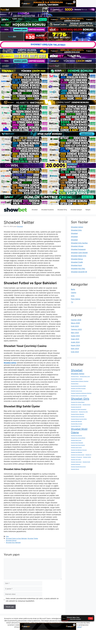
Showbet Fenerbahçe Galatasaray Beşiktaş (81, 393)
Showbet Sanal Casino (76, 447)
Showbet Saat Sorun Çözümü (78, 445)
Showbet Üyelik (77, 262)
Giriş (7, 536)
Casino (73, 293)
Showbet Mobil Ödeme (79, 431)
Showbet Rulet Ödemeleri (77, 442)
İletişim (88, 210)
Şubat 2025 (75, 336)
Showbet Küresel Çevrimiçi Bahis (79, 419)
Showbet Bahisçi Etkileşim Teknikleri (79, 381)
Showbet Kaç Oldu (78, 269)
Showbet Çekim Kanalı (76, 462)
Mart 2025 (75, 333)
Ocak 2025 (75, 339)
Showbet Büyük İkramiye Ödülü (78, 386)
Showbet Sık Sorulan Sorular (77, 454)
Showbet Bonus (77, 259)
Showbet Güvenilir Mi (79, 272)
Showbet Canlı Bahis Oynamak (78, 388)
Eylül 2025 (75, 326)
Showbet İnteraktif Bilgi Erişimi (78, 466)
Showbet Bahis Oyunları (76, 378)
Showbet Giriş (62, 210)
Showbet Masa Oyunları (76, 423)
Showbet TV (88, 454)
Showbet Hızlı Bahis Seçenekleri (78, 409)
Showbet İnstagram (78, 249)
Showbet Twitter (33, 538)
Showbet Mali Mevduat (76, 421)
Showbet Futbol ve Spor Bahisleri (16, 538)
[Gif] (48, 102)
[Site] (24, 76)
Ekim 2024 (75, 349)
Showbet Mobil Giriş (78, 256)
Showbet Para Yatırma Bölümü (78, 438)
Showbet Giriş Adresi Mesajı (77, 402)
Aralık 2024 (75, 342)
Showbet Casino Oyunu (76, 391)
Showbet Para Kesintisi (76, 435)
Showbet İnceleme (47, 210)
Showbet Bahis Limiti (85, 376)
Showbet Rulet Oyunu (76, 440)
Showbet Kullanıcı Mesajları (77, 414)
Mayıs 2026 (75, 323)
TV (72, 302)
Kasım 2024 (75, 345)
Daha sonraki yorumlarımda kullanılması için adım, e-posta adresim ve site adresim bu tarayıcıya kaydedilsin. (32, 600)
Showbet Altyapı (77, 246)
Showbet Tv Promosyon (76, 457)
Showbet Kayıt (76, 265)
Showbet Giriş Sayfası (79, 243)
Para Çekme (75, 299)
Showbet (35, 210)
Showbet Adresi (77, 227)
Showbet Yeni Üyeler (76, 459)
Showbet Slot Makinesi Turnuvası (79, 450)
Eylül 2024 (75, 352)
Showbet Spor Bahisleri (13, 542)
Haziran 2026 (76, 320)
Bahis (73, 289)
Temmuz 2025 (76, 329)
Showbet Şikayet (76, 210)
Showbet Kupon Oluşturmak (77, 416)
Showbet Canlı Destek (79, 253)
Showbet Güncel (11, 540)
